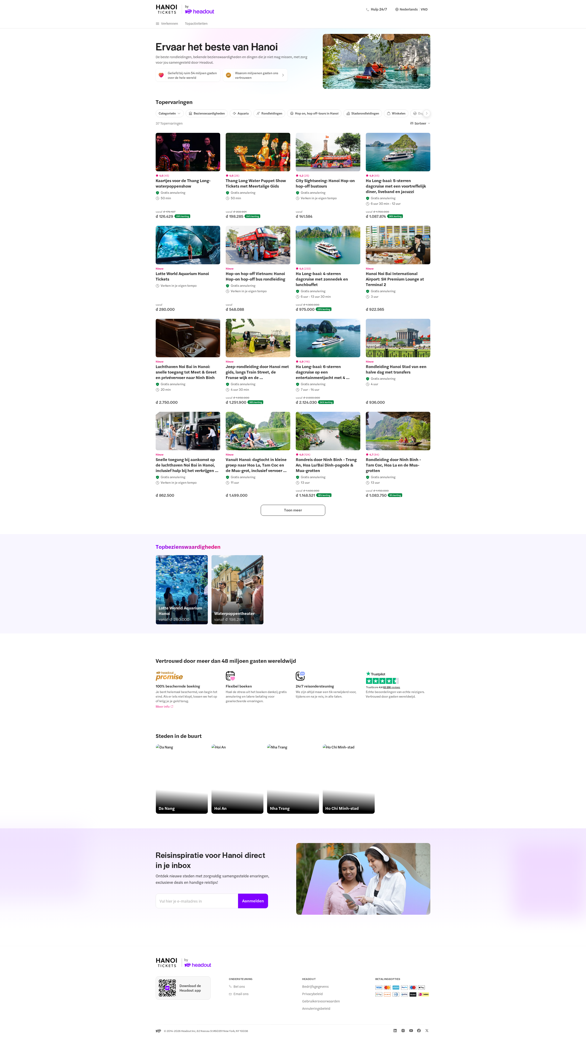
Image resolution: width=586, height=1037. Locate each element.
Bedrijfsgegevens (315, 986)
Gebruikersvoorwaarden (321, 1001)
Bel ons (239, 986)
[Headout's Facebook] (419, 1030)
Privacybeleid (312, 993)
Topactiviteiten (196, 23)
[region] (188, 152)
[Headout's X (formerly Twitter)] (427, 1030)
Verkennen (169, 23)
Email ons (241, 993)
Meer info (163, 706)
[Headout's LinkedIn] (395, 1030)
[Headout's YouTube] (411, 1030)
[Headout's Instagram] (403, 1030)
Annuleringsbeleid (316, 1008)
